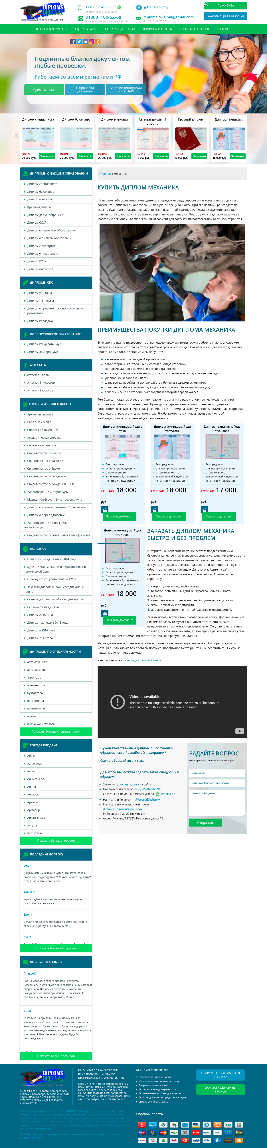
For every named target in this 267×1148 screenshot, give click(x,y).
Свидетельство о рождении (46, 476)
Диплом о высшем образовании (50, 238)
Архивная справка (40, 414)
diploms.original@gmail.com (168, 17)
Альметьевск (36, 779)
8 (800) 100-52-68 (103, 17)
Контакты (224, 29)
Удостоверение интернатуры (47, 492)
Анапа (31, 787)
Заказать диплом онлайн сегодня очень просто (54, 589)
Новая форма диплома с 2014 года (51, 559)
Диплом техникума (40, 301)
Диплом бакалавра (40, 192)
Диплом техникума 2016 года (47, 623)
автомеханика (37, 662)
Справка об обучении (42, 430)
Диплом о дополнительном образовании (56, 507)
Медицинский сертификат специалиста (54, 499)
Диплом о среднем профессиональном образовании (53, 310)
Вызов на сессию (39, 422)
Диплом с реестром (41, 246)
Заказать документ (119, 516)
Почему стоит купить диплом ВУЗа (51, 579)
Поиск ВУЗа (225, 5)
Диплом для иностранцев (45, 215)
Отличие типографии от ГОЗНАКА (220, 1075)
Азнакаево (34, 763)
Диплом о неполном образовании (51, 230)
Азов (30, 771)
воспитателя (36, 708)
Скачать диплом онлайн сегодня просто (55, 599)
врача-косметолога (41, 724)
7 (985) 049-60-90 (149, 789)
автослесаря (36, 670)
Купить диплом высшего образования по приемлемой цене (55, 569)
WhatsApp (167, 794)
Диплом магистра (39, 199)
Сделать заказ (86, 29)
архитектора (36, 685)
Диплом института (40, 269)
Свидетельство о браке (43, 469)
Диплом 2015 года (40, 615)
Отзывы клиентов (194, 29)
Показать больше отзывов (56, 1056)
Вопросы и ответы (158, 29)
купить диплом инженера (143, 660)
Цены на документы (51, 29)
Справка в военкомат (42, 445)
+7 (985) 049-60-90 (100, 6)
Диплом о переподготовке (46, 515)
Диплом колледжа (40, 321)
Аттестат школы (38, 375)
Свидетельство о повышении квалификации (58, 535)
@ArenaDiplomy (155, 7)
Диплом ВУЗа (36, 261)
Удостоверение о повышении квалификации (46, 525)
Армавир (33, 810)
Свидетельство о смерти (44, 453)
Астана (32, 825)
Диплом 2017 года (40, 638)
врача (31, 716)
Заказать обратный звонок (225, 16)
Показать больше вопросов (56, 948)
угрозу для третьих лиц (153, 1101)
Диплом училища (39, 293)
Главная (105, 174)
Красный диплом (39, 207)
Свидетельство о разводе (45, 461)
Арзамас (33, 802)
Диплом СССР (36, 223)
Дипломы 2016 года (41, 630)
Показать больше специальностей (56, 731)
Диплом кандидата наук (44, 344)
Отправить (205, 822)
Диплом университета (42, 254)
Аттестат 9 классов (40, 390)
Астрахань (34, 833)
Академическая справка (44, 437)
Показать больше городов (56, 841)
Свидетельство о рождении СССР (50, 484)
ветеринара (35, 701)
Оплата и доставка (120, 29)
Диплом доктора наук (42, 352)
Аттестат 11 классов (41, 383)
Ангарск (33, 794)
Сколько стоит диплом (43, 607)
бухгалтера (35, 693)
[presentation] (16, 135)
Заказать (46, 156)
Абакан (32, 756)
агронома (34, 677)
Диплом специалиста (42, 184)
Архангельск (36, 818)
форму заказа (129, 784)
